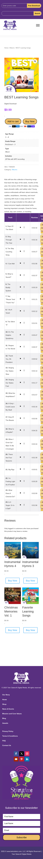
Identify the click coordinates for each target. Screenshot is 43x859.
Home (6, 48)
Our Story (6, 695)
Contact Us (6, 745)
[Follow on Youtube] (16, 759)
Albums (12, 48)
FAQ (4, 741)
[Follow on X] (21, 753)
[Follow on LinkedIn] (27, 759)
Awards (5, 723)
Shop (4, 704)
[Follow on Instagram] (27, 753)
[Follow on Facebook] (16, 753)
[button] (35, 61)
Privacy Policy (7, 731)
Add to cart (13, 121)
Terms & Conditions (10, 736)
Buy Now (29, 121)
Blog (4, 718)
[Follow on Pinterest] (21, 759)
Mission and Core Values (12, 714)
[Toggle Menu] (38, 25)
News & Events (8, 709)
